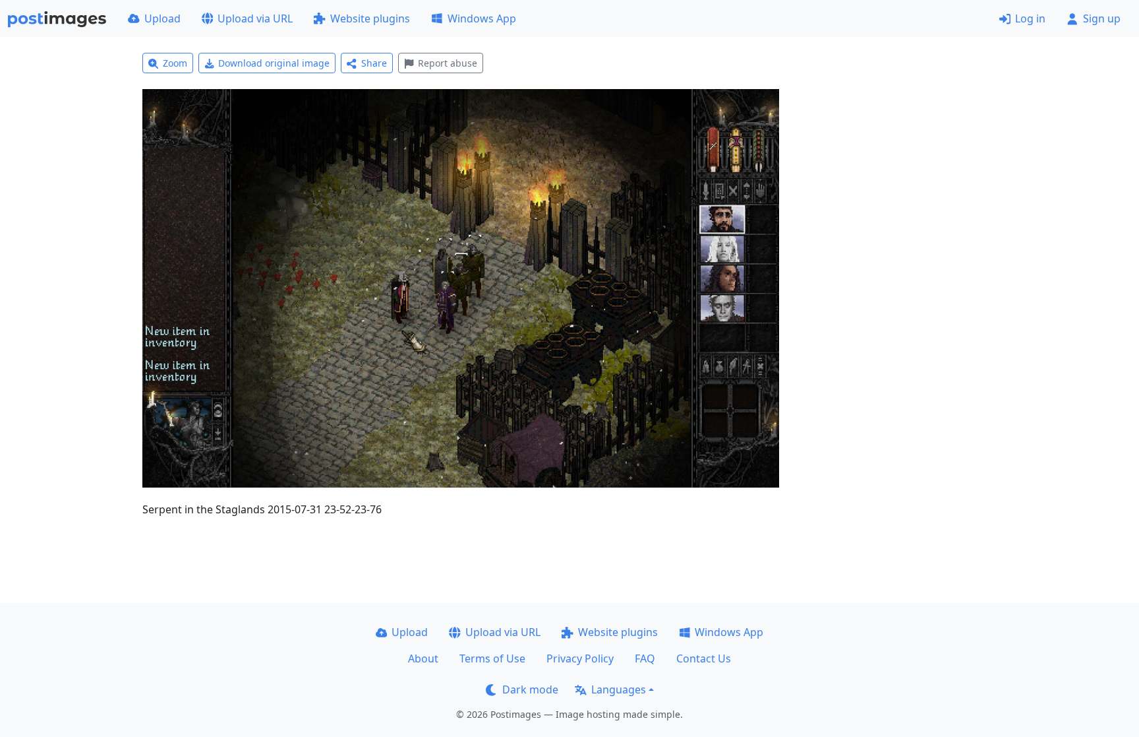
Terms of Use (492, 658)
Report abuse (447, 63)
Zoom (175, 63)
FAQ (645, 658)
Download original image (274, 63)
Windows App (482, 18)
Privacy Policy (580, 658)
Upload (162, 18)
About (423, 658)
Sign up (1102, 18)
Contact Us (703, 658)
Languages (618, 689)
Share (374, 63)
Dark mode (530, 689)
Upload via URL (255, 18)
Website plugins (370, 18)
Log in (1030, 18)
